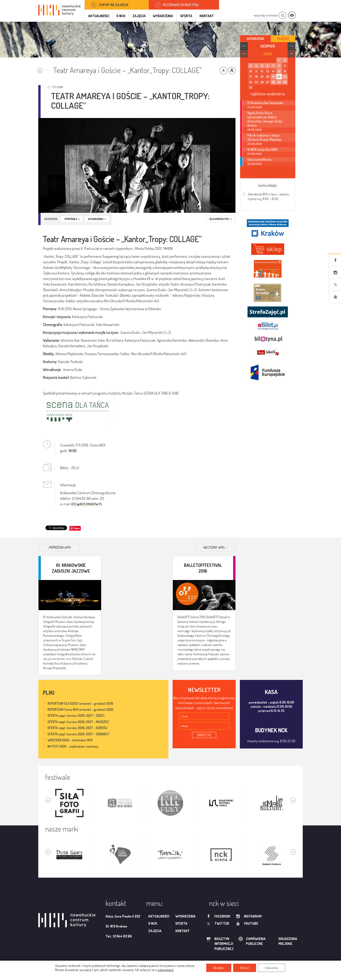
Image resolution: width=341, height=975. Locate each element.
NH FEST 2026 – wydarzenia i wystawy (73, 746)
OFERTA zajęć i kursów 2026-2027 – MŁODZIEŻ (78, 722)
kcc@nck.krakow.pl (86, 504)
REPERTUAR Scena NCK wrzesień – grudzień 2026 (80, 709)
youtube (251, 923)
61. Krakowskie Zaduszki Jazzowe (71, 567)
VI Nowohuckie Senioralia (265, 103)
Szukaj (282, 15)
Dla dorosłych (220, 219)
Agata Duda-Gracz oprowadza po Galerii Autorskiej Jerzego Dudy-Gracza (265, 119)
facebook (222, 916)
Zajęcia (139, 16)
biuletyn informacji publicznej (219, 944)
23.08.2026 (254, 107)
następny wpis (215, 547)
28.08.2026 (254, 129)
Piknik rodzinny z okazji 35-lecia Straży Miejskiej (264, 137)
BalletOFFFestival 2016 (203, 567)
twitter (221, 923)
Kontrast (292, 15)
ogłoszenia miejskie (278, 941)
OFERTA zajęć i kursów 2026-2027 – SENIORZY (78, 734)
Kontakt (206, 16)
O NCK (120, 16)
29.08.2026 (254, 154)
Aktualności (98, 16)
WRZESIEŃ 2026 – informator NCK (70, 740)
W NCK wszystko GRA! (262, 149)
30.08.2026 (254, 164)
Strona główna (43, 68)
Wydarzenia (163, 16)
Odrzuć (244, 968)
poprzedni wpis (59, 547)
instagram (253, 916)
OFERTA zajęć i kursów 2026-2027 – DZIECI (76, 715)
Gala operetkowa (259, 159)
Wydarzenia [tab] (255, 39)
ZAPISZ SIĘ (204, 735)
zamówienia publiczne (241, 941)
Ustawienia (271, 968)
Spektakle (72, 219)
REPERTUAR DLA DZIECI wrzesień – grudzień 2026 (80, 703)
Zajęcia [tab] (283, 39)
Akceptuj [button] (218, 968)
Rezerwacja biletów (181, 5)
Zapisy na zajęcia (114, 5)
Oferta (186, 16)
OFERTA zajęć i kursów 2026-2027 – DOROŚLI (77, 728)
